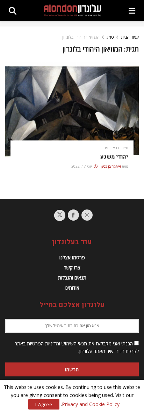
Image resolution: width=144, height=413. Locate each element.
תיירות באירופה (115, 148)
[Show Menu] (132, 10)
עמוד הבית (130, 37)
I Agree (43, 404)
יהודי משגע (114, 157)
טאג (110, 37)
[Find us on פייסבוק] (73, 215)
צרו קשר (72, 267)
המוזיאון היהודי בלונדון (81, 37)
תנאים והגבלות (72, 277)
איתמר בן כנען (111, 166)
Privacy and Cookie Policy (91, 404)
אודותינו (72, 287)
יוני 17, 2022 (82, 166)
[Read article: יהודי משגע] (72, 110)
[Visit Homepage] (72, 10)
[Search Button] (12, 10)
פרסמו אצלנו (72, 257)
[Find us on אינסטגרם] (87, 215)
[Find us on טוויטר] (59, 215)
